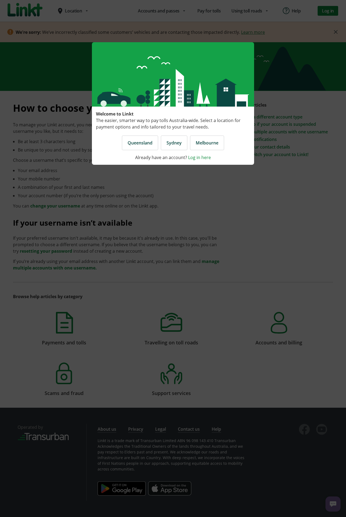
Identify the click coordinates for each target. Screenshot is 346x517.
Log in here (199, 157)
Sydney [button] (174, 143)
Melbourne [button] (207, 143)
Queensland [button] (140, 143)
